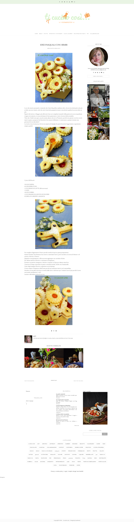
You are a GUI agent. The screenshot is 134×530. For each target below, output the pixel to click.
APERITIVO (60, 444)
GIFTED (31, 454)
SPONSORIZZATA (60, 461)
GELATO (102, 451)
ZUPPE (78, 465)
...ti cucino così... (66, 520)
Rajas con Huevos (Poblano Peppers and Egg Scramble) (66, 401)
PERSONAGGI (57, 458)
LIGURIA (74, 454)
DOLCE (32, 451)
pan (96, 454)
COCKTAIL (42, 447)
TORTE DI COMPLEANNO (89, 461)
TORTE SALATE (102, 461)
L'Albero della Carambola (62, 414)
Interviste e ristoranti (56, 33)
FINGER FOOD (71, 451)
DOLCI (37, 451)
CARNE (98, 444)
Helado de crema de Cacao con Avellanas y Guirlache (66, 422)
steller (68, 461)
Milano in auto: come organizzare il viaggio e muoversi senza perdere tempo (66, 416)
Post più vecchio (78, 381)
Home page (54, 380)
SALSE (36, 461)
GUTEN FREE (44, 454)
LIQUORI (81, 454)
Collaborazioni (94, 33)
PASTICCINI (44, 458)
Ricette (46, 33)
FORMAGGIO (81, 451)
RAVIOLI (90, 458)
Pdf (88, 33)
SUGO (73, 461)
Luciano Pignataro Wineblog (63, 405)
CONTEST (61, 447)
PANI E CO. (30, 458)
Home (36, 33)
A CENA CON (31, 444)
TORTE (79, 461)
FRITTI (88, 451)
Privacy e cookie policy (57, 471)
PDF (50, 458)
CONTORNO (69, 447)
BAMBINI (68, 444)
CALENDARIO (90, 444)
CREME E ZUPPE (79, 447)
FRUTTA (95, 451)
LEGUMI (60, 454)
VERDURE (71, 465)
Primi (84, 458)
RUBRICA (30, 461)
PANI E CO (102, 454)
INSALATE (52, 454)
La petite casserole (60, 394)
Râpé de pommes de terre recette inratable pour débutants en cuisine (66, 396)
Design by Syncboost (75, 520)
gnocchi (37, 454)
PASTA (37, 458)
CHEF (104, 444)
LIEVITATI (67, 454)
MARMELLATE (89, 454)
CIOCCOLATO (33, 447)
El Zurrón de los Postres (62, 420)
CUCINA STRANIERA (98, 447)
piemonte (71, 458)
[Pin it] (56, 330)
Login (65, 471)
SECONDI (42, 461)
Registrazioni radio (80, 33)
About (41, 33)
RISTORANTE (102, 458)
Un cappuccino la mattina (62, 400)
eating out (57, 451)
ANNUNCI (44, 444)
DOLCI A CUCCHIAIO (47, 451)
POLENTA (77, 458)
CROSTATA (88, 447)
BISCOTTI (82, 444)
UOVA (55, 465)
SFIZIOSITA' (50, 461)
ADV (38, 444)
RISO (95, 458)
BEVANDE (74, 444)
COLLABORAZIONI (51, 447)
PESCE (64, 458)
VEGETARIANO (63, 465)
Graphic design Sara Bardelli (75, 471)
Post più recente (29, 381)
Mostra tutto (77, 425)
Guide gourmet (68, 33)
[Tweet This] (51, 330)
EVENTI (64, 451)
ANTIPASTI (52, 444)
